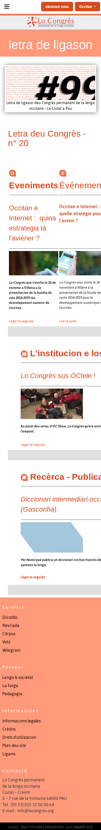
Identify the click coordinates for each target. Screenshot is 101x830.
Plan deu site (14, 745)
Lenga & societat (17, 677)
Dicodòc (10, 617)
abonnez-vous (57, 6)
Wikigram (11, 650)
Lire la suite (67, 321)
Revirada (10, 625)
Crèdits (9, 729)
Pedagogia (12, 694)
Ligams (9, 754)
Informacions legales (21, 721)
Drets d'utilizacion (19, 737)
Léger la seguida (21, 321)
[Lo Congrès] (50, 21)
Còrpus (8, 633)
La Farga (10, 685)
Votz (6, 642)
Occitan (86, 6)
